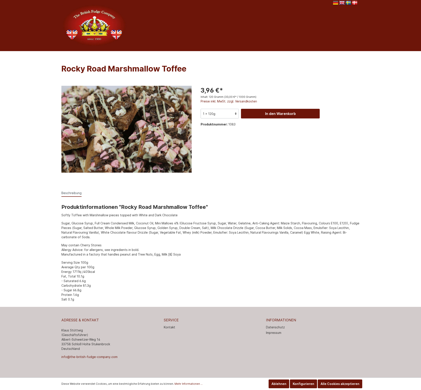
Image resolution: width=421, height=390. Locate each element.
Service (171, 320)
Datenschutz (275, 327)
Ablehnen (278, 384)
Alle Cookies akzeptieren (340, 384)
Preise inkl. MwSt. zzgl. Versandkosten (229, 101)
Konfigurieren (303, 384)
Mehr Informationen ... (189, 383)
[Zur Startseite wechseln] (94, 25)
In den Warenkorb (280, 113)
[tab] (71, 193)
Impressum (273, 333)
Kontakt (169, 327)
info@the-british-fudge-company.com (89, 357)
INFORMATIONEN (281, 320)
